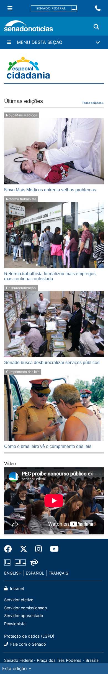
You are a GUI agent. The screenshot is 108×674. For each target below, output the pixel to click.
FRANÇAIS (58, 573)
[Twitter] (23, 549)
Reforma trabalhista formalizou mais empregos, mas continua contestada (50, 276)
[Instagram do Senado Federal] (38, 549)
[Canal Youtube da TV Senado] (52, 549)
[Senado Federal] (54, 8)
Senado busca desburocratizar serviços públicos (51, 362)
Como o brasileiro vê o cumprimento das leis (47, 446)
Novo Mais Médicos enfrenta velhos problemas (50, 189)
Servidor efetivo (19, 599)
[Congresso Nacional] (20, 562)
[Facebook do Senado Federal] (10, 549)
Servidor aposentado (23, 615)
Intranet (16, 588)
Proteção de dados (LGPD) (29, 636)
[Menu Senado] (10, 8)
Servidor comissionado (25, 607)
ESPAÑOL (35, 573)
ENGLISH (13, 573)
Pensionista (14, 623)
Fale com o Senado (27, 644)
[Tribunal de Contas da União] (34, 562)
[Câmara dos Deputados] (7, 562)
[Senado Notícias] (28, 28)
